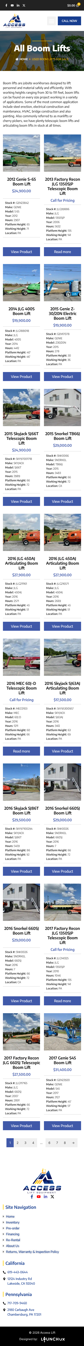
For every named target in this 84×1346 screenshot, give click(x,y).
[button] (51, 20)
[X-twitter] (23, 5)
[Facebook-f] (6, 5)
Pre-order (13, 1228)
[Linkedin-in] (18, 5)
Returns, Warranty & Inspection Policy (32, 1252)
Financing (12, 1234)
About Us (12, 1246)
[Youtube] (12, 5)
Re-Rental (13, 1240)
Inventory (13, 1222)
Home (24, 59)
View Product (21, 251)
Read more (62, 251)
